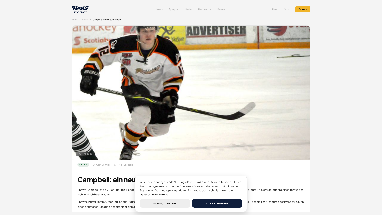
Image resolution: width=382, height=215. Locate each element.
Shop (287, 9)
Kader (188, 9)
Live (274, 9)
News (159, 9)
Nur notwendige (165, 203)
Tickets (303, 9)
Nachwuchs (204, 9)
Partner (221, 9)
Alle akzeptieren (217, 203)
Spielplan (174, 9)
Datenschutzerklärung (154, 194)
